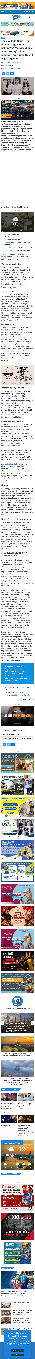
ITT (28, 1345)
